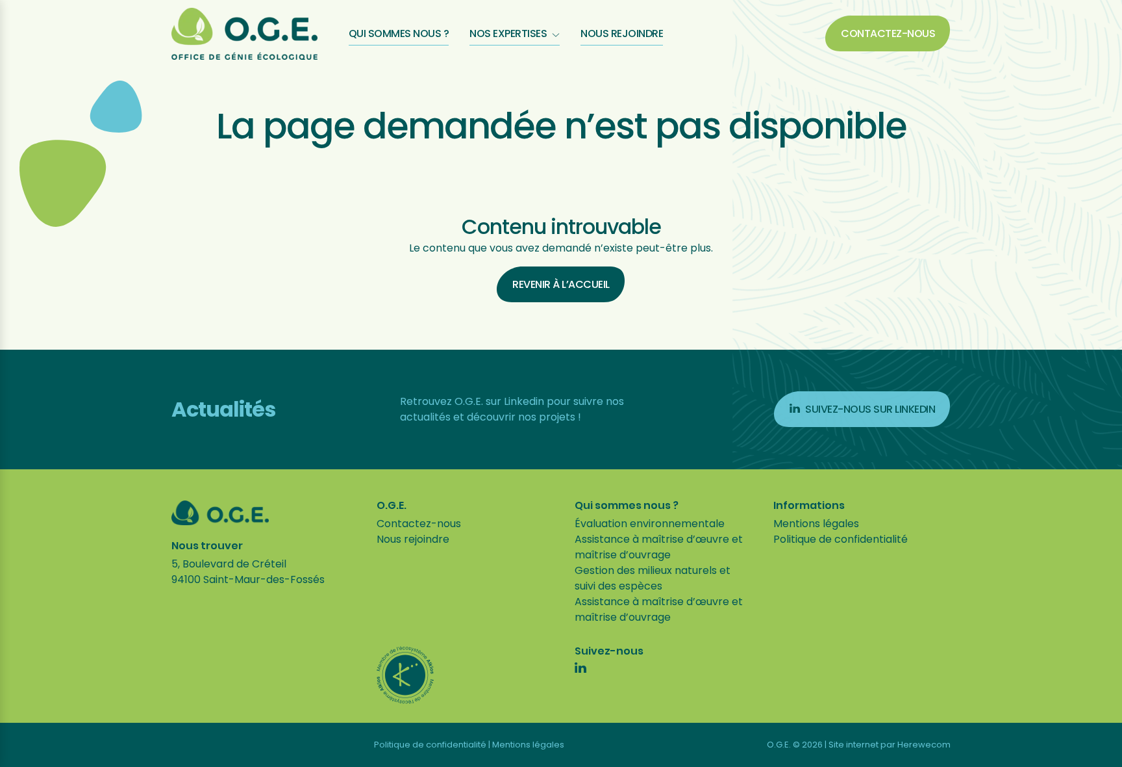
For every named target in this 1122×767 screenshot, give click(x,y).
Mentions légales (816, 523)
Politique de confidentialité (840, 539)
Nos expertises (508, 33)
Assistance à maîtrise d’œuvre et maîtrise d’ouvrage (659, 547)
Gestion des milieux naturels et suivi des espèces (652, 578)
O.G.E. (391, 505)
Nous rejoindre (621, 33)
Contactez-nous (888, 33)
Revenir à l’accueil (561, 284)
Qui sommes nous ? (399, 33)
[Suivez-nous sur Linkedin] (580, 669)
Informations (809, 505)
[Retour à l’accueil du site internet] (244, 34)
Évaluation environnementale (650, 523)
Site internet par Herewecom (890, 744)
